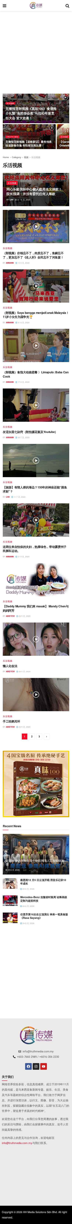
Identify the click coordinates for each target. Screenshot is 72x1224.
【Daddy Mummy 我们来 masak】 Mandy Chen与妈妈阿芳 (36, 608)
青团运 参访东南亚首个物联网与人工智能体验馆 (35, 862)
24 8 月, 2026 (13, 870)
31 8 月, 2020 (23, 322)
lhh (11, 199)
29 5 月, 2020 (24, 616)
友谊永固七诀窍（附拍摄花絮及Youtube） (30, 432)
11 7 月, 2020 (19, 497)
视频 (26, 157)
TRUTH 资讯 (12, 137)
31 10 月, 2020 (23, 199)
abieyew (10, 616)
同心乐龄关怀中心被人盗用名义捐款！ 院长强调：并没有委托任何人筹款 (34, 191)
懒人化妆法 (10, 666)
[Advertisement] (36, 51)
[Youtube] (43, 1066)
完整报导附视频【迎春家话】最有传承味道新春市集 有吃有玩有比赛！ (29, 143)
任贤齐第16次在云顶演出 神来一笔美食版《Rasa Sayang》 (44, 916)
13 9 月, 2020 (23, 263)
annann (10, 263)
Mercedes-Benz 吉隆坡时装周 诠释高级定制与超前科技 (43, 899)
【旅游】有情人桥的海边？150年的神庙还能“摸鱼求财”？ (35, 489)
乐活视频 (10, 103)
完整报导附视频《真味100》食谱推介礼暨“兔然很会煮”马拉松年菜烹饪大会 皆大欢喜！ (31, 113)
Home (6, 157)
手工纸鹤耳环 (11, 721)
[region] (36, 784)
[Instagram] (36, 1066)
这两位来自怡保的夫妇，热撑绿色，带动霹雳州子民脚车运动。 (34, 549)
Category (16, 157)
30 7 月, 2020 (23, 437)
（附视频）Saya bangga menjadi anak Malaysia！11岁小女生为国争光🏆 (36, 315)
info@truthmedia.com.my (17, 1143)
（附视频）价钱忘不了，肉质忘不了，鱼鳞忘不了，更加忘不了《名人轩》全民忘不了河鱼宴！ (33, 255)
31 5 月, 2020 (23, 556)
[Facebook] (28, 1066)
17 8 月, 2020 (23, 382)
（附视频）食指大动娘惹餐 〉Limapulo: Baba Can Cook (36, 374)
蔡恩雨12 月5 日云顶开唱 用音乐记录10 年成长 (43, 881)
